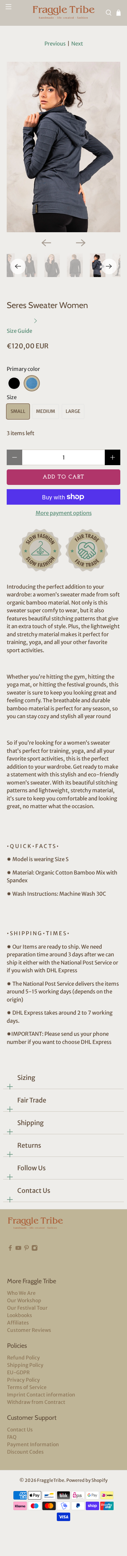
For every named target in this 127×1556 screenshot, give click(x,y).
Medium (45, 411)
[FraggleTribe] (63, 13)
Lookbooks (19, 1315)
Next (77, 43)
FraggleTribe (50, 1480)
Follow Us (31, 1168)
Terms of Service (27, 1387)
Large (73, 411)
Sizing (26, 1078)
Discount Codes (25, 1452)
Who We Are (21, 1293)
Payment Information (33, 1444)
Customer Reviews (29, 1330)
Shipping (30, 1123)
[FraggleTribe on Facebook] (10, 1258)
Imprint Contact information (41, 1395)
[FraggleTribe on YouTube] (18, 1258)
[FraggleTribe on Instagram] (34, 1258)
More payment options (64, 513)
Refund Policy (23, 1357)
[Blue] (31, 383)
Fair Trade (31, 1100)
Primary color (23, 369)
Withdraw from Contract (36, 1402)
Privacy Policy (23, 1380)
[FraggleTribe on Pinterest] (26, 1258)
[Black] (14, 383)
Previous (55, 43)
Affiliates (18, 1323)
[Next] (80, 243)
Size (12, 397)
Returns (29, 1145)
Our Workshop (24, 1300)
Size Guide (20, 330)
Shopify (99, 1480)
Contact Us (33, 1190)
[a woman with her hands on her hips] (63, 147)
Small (18, 411)
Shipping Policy (25, 1365)
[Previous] (46, 243)
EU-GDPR (18, 1372)
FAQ (12, 1437)
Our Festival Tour (27, 1308)
